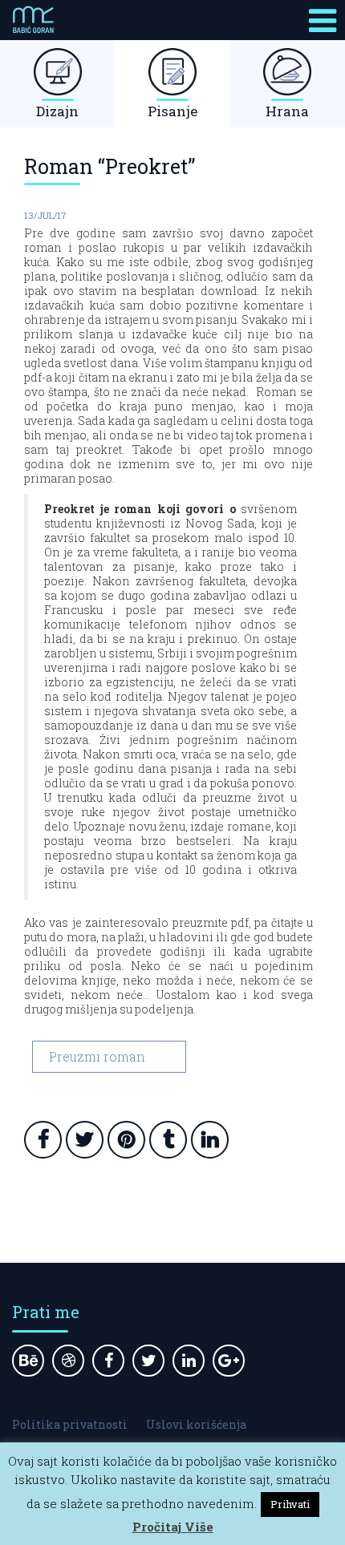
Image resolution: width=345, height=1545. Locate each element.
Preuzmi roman (97, 1056)
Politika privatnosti (70, 1424)
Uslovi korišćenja (196, 1424)
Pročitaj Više (172, 1527)
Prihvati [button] (290, 1504)
